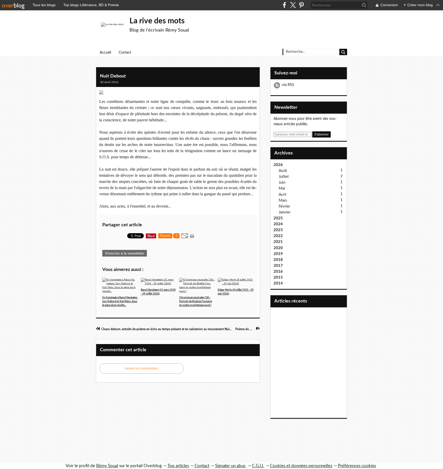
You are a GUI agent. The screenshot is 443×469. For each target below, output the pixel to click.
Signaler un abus (230, 466)
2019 (278, 254)
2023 (278, 230)
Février (284, 206)
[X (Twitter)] (293, 5)
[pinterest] (301, 5)
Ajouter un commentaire (141, 368)
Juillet (284, 177)
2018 (278, 260)
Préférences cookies (357, 466)
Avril (282, 195)
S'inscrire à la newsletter (124, 253)
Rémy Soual (107, 466)
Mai (282, 188)
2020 (278, 248)
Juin (282, 182)
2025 (278, 218)
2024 (278, 224)
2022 (278, 236)
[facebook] (284, 5)
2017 (278, 266)
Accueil (105, 52)
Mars (283, 200)
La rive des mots (157, 21)
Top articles (178, 466)
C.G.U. (258, 466)
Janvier (284, 212)
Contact (125, 52)
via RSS (288, 85)
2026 (278, 165)
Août (283, 171)
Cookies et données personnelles (301, 466)
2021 (278, 242)
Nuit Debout (113, 76)
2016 (278, 271)
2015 (278, 277)
